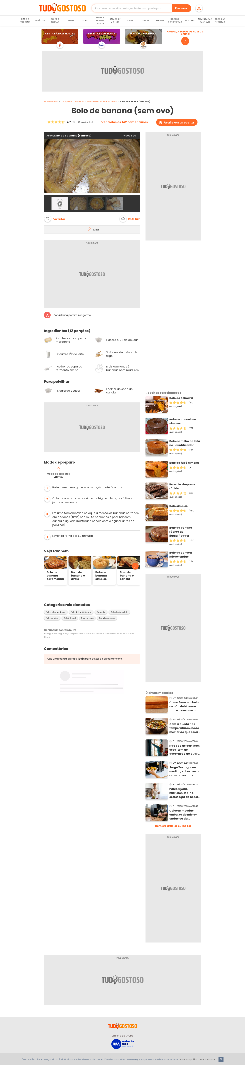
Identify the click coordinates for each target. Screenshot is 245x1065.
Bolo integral (70, 618)
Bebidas (160, 20)
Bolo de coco (87, 618)
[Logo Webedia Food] (122, 1044)
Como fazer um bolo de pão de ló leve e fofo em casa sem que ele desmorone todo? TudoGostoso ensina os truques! (183, 706)
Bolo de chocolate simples (182, 421)
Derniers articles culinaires (173, 826)
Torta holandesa (107, 618)
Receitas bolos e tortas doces (102, 101)
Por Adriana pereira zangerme (72, 315)
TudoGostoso (51, 101)
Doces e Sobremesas (175, 20)
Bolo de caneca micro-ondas (180, 555)
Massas (145, 20)
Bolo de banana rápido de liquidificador (180, 532)
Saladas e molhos (115, 20)
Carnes (70, 20)
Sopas (130, 20)
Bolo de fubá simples (184, 463)
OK (221, 1059)
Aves (85, 20)
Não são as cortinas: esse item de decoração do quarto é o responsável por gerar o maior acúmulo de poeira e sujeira (185, 750)
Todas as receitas (220, 20)
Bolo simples (52, 618)
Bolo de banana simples (101, 576)
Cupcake (101, 612)
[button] (130, 218)
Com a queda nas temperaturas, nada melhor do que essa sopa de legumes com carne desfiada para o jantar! (184, 728)
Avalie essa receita (179, 122)
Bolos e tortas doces (56, 612)
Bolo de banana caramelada (55, 576)
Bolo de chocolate (119, 612)
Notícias (40, 20)
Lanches (190, 20)
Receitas (79, 101)
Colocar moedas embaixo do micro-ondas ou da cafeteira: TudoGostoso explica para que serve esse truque (184, 815)
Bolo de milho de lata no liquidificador (184, 443)
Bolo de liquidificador (81, 612)
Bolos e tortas (55, 20)
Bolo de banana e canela (127, 576)
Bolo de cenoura (181, 398)
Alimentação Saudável (205, 20)
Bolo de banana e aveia (78, 576)
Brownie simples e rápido (182, 486)
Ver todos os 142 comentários (124, 122)
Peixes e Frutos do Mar (100, 20)
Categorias (66, 101)
